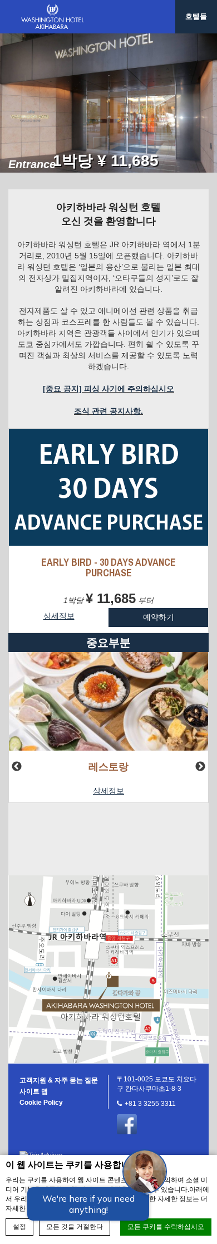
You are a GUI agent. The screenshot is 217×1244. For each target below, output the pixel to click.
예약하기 (158, 617)
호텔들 (196, 16)
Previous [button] (16, 766)
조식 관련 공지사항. (108, 410)
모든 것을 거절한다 (74, 1227)
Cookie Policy (41, 1102)
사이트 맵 (33, 1091)
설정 (19, 1227)
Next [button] (200, 766)
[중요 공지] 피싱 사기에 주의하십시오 (108, 388)
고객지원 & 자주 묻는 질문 (58, 1080)
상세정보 (108, 790)
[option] (108, 103)
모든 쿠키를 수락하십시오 (165, 1227)
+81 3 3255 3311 (150, 1104)
